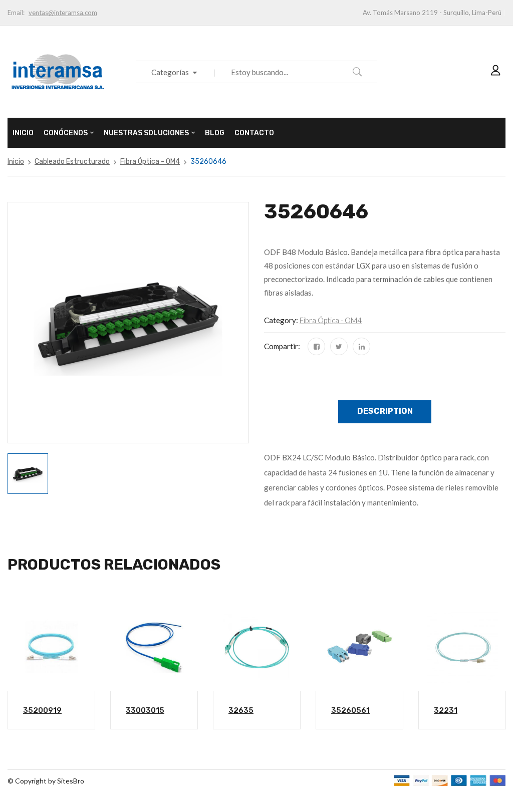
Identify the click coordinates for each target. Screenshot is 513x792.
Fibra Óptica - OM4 (150, 161)
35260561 (350, 710)
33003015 (145, 710)
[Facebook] (316, 346)
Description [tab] (385, 411)
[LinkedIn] (361, 346)
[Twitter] (339, 346)
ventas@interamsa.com (63, 13)
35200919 (42, 710)
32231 (445, 710)
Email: (16, 13)
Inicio (16, 161)
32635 (240, 710)
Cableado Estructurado (72, 161)
